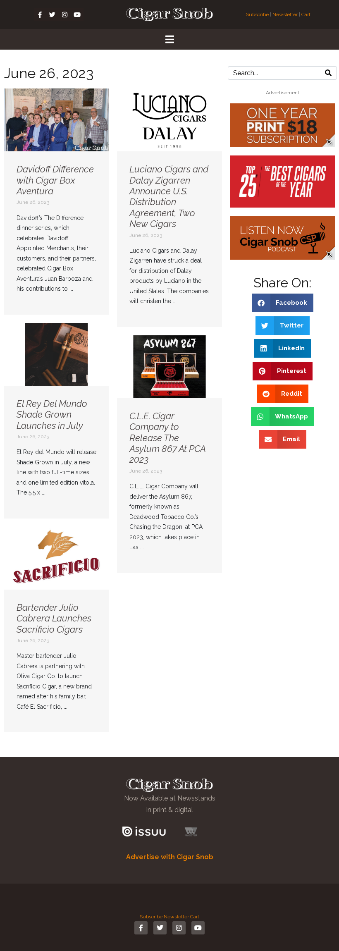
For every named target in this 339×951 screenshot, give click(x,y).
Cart (305, 14)
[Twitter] (52, 14)
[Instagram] (65, 14)
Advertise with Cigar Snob (169, 857)
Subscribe (258, 14)
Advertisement (282, 93)
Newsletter (285, 14)
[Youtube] (77, 14)
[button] (283, 303)
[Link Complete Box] (56, 201)
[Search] (328, 73)
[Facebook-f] (40, 14)
